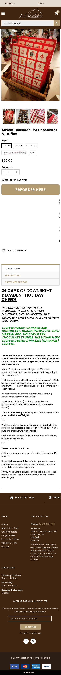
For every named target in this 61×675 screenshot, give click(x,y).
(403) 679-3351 (47, 524)
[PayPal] (46, 667)
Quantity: (6, 167)
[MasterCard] (25, 667)
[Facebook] (26, 641)
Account (8, 3)
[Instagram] (33, 641)
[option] (30, 65)
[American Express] (36, 667)
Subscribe (30, 626)
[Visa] (14, 667)
